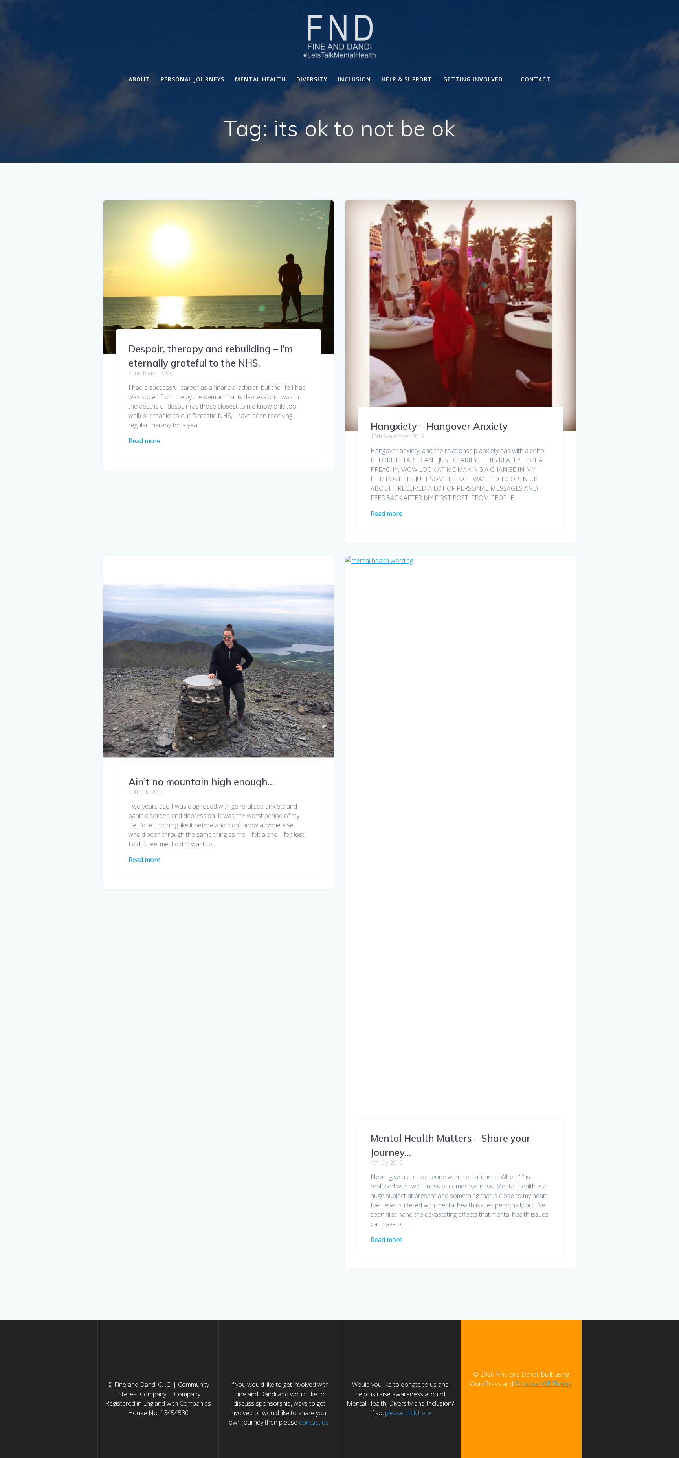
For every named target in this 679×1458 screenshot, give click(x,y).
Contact (536, 79)
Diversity (311, 79)
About (139, 79)
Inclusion (354, 79)
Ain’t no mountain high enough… (201, 782)
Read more (144, 440)
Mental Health (260, 79)
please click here (408, 1412)
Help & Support (407, 79)
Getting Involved (473, 79)
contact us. (314, 1422)
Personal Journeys (192, 79)
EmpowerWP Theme (543, 1383)
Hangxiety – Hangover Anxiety (439, 426)
